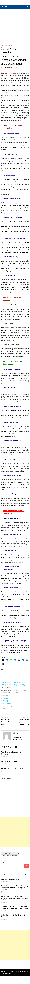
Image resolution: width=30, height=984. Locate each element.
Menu (5, 6)
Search (3, 863)
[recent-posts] (11, 874)
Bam (10, 973)
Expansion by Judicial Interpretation (12, 769)
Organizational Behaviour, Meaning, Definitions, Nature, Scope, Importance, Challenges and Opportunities (14, 887)
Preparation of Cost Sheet (9, 761)
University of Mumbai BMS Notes (10, 879)
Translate (14, 856)
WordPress (4, 973)
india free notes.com (16, 971)
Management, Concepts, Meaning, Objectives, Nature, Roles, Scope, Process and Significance (14, 907)
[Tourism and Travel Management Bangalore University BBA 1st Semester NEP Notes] (7, 703)
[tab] (4, 874)
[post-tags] (25, 874)
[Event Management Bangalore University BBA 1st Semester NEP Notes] (21, 687)
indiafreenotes (8, 67)
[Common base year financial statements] (7, 689)
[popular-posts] (4, 874)
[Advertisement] (15, 24)
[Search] (26, 866)
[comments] (18, 874)
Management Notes (6, 45)
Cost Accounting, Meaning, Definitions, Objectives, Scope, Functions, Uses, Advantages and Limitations (15, 898)
